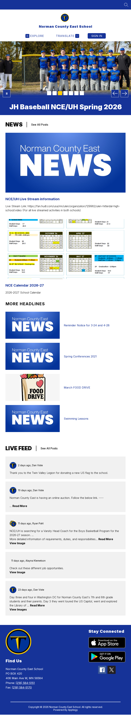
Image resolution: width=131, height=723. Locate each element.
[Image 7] (82, 93)
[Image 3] (60, 93)
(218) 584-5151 (25, 683)
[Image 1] (49, 93)
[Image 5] (71, 93)
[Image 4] (65, 93)
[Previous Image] (115, 93)
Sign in (96, 36)
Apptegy (73, 709)
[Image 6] (76, 93)
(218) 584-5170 (22, 687)
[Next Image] (124, 93)
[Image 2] (55, 93)
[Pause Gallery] (6, 93)
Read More (19, 506)
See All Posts (39, 124)
